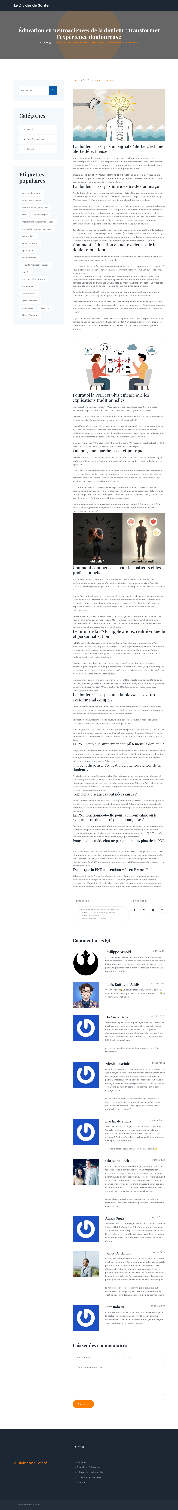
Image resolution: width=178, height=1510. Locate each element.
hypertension (28, 286)
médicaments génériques (35, 207)
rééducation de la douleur (93, 918)
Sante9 (30, 149)
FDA (24, 214)
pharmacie (27, 308)
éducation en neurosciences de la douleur (99, 909)
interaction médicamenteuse (36, 229)
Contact (80, 1482)
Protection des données (88, 1477)
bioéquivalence (29, 243)
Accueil (44, 42)
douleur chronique (89, 912)
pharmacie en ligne (31, 193)
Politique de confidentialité (89, 1472)
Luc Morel (108, 80)
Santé (30, 129)
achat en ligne (41, 214)
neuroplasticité (108, 912)
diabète (45, 308)
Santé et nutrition (36, 139)
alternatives (28, 236)
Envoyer (82, 1404)
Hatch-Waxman (30, 315)
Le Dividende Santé (31, 5)
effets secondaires (31, 200)
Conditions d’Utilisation (88, 1467)
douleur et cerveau (90, 915)
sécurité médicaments (33, 279)
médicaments (29, 257)
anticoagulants (29, 300)
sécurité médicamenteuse (35, 264)
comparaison (28, 293)
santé (25, 272)
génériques (27, 250)
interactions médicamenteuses (37, 221)
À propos (81, 1462)
